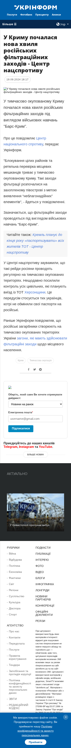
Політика (14, 565)
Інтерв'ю (42, 559)
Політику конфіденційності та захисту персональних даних (36, 731)
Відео (40, 572)
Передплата (17, 643)
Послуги (12, 14)
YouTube (45, 446)
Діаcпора (15, 608)
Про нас (14, 631)
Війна (12, 553)
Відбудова (15, 559)
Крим (20, 360)
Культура (14, 602)
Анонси (56, 14)
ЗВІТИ (13, 698)
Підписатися (21, 428)
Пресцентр (42, 14)
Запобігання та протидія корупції (20, 672)
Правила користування (17, 657)
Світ (11, 584)
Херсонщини (34, 292)
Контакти (14, 637)
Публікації (43, 553)
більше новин (35, 454)
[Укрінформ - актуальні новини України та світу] (35, 7)
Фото (40, 565)
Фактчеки (15, 577)
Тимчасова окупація (41, 360)
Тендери (14, 664)
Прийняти (35, 742)
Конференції (45, 605)
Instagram (26, 446)
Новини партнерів (43, 598)
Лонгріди (42, 590)
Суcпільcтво (16, 596)
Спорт (13, 614)
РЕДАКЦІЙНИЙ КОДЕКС (18, 706)
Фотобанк (26, 14)
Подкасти (43, 547)
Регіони (13, 590)
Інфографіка (45, 584)
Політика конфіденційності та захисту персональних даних (20, 686)
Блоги (40, 578)
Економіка (15, 571)
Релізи (40, 620)
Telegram (10, 446)
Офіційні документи (44, 613)
